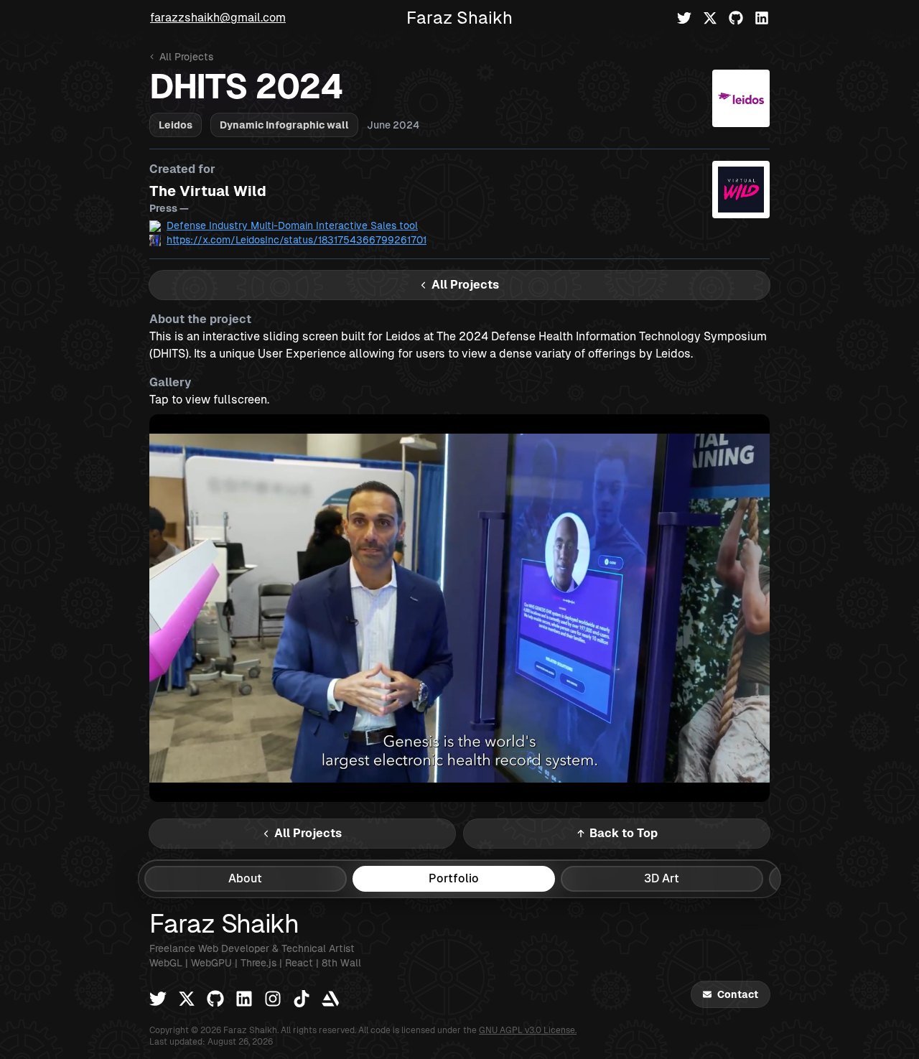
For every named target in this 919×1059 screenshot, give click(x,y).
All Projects (186, 56)
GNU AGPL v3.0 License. (528, 1030)
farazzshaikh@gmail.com (218, 17)
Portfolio (454, 878)
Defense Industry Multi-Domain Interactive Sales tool (292, 225)
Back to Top (623, 833)
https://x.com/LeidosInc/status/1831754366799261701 (296, 240)
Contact (737, 994)
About (245, 878)
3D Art (661, 878)
